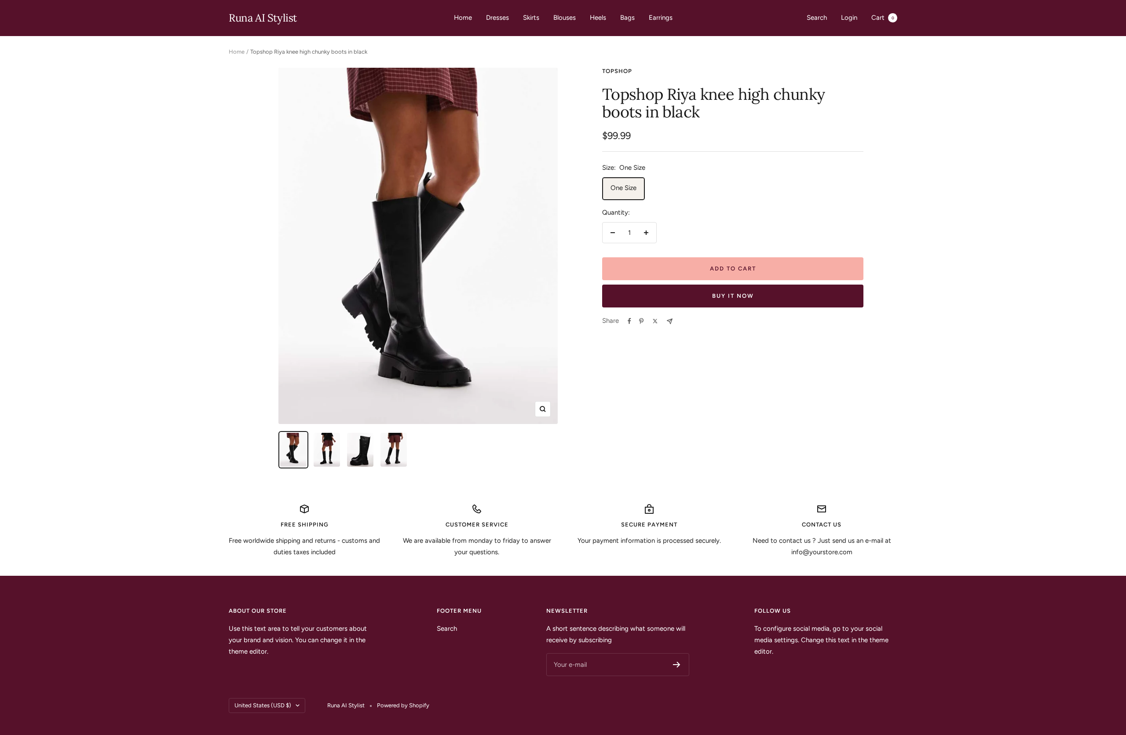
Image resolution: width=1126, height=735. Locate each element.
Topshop (617, 71)
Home (463, 18)
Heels (598, 18)
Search (817, 18)
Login (849, 18)
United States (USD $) (262, 705)
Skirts (531, 18)
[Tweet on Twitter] (655, 321)
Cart (882, 18)
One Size (623, 188)
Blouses (564, 18)
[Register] (676, 665)
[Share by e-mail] (670, 321)
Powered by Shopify (403, 705)
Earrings (661, 18)
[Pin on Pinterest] (641, 321)
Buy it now (733, 296)
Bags (627, 18)
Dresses (497, 18)
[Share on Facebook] (629, 321)
